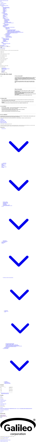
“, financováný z (16, 408)
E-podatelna (4, 16)
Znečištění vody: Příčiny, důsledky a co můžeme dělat (12, 344)
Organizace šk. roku (5, 14)
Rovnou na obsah (2, 0)
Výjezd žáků (7, 35)
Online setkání (6, 310)
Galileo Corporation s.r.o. (6, 437)
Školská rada (4, 8)
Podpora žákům (5, 240)
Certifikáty (4, 11)
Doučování (1, 402)
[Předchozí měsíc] (0, 386)
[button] (19, 162)
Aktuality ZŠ (4, 10)
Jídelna (2, 42)
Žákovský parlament (6, 24)
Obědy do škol (3, 242)
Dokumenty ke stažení (6, 20)
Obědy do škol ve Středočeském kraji (4, 409)
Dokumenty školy (5, 13)
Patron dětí (1, 407)
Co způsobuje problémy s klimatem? (11, 30)
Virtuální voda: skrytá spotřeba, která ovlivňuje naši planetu (13, 31)
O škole (2, 6)
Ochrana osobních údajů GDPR (6, 43)
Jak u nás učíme (6, 21)
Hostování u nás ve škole (8, 36)
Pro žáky (4, 23)
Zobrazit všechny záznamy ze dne (5, 393)
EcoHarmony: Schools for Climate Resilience (9, 27)
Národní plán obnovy (2, 401)
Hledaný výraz (8, 46)
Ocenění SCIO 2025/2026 (3, 400)
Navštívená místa (8, 28)
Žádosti (4, 15)
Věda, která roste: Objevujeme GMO (11, 29)
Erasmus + (4, 26)
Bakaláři (1, 396)
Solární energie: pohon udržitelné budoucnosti (11, 346)
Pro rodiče (4, 18)
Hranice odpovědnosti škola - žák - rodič (7, 205)
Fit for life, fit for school (7, 34)
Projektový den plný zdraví (9, 37)
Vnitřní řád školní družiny (6, 39)
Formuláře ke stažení (5, 41)
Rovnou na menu (6, 0)
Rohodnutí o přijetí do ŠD (6, 38)
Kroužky (4, 9)
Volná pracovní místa (5, 25)
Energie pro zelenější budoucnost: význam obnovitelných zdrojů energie (15, 32)
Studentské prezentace (8, 33)
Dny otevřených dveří (6, 19)
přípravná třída (4, 203)
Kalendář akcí (4, 40)
